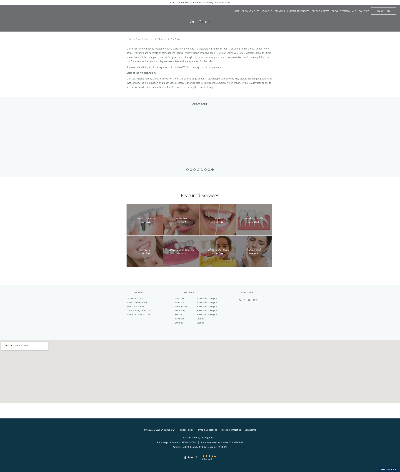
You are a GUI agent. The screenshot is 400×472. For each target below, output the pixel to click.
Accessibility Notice (231, 429)
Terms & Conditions (207, 429)
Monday (196, 298)
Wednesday (196, 306)
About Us (162, 39)
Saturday (189, 318)
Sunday (189, 322)
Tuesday (196, 302)
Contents (149, 39)
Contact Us (250, 429)
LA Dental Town (134, 39)
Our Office (175, 39)
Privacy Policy (186, 429)
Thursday (196, 310)
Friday (196, 314)
